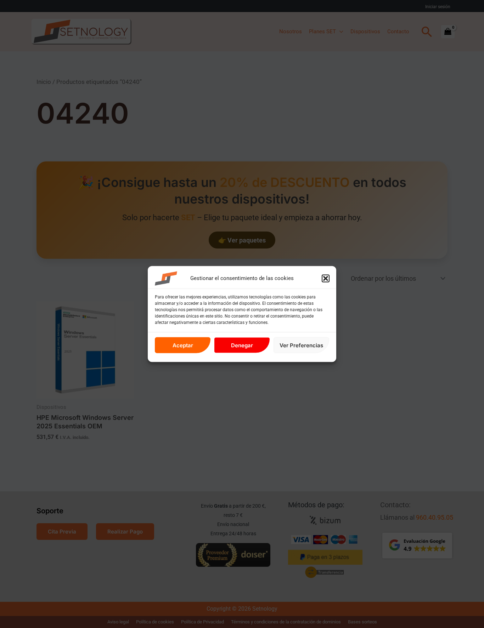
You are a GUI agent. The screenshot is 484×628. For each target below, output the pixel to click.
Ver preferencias (301, 345)
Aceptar (183, 345)
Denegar (242, 345)
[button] (325, 278)
